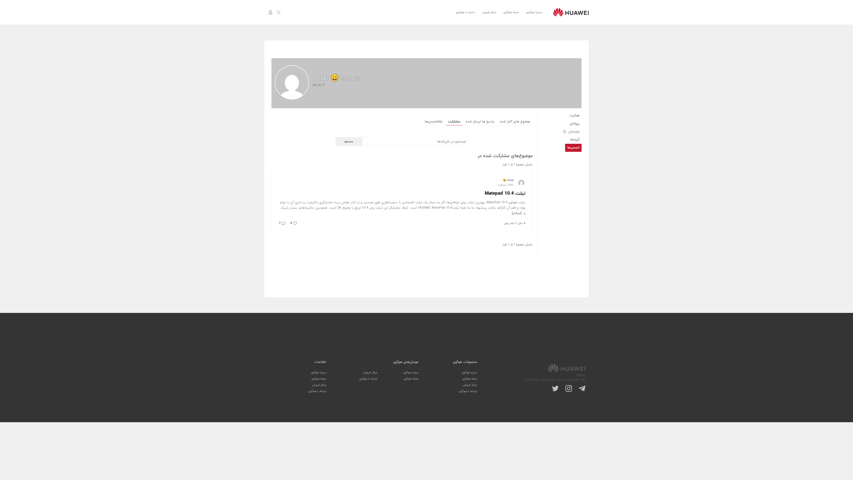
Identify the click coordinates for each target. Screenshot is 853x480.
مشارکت (454, 121)
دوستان (572, 131)
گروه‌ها (575, 139)
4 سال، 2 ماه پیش (514, 223)
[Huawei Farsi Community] (571, 12)
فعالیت (574, 115)
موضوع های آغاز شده (515, 121)
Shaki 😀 (508, 180)
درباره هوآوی (534, 12)
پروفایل (575, 123)
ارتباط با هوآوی (465, 12)
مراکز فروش (489, 12)
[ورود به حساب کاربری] (270, 12)
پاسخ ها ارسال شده (480, 121)
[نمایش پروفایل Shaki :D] (521, 183)
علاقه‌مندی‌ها (434, 121)
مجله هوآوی (511, 12)
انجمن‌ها (573, 147)
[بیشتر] (518, 213)
